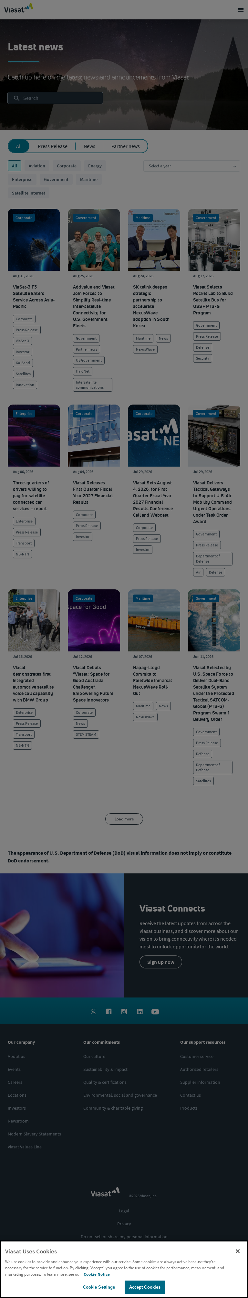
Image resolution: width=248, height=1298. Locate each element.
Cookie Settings (99, 1287)
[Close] (238, 1251)
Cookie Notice (97, 1274)
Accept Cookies (145, 1287)
